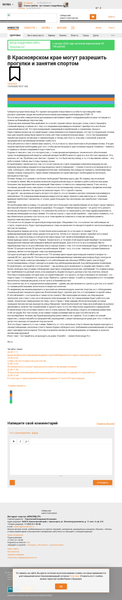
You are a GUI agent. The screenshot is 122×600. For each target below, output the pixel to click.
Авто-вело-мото (35, 35)
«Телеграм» (31, 545)
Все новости (13, 551)
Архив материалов (15, 535)
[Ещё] (113, 35)
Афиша (51, 35)
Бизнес (63, 35)
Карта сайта (13, 549)
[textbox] (61, 459)
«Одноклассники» (56, 545)
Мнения (62, 27)
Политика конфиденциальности (22, 557)
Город (86, 35)
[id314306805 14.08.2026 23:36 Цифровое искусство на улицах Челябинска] (114, 3)
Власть (74, 35)
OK (61, 586)
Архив (98, 27)
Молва (46, 27)
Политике (74, 576)
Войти (35, 433)
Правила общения (106, 423)
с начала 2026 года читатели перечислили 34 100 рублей (57, 45)
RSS (28, 542)
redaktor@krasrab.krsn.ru (23, 527)
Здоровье (15, 35)
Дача (95, 35)
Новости (29, 27)
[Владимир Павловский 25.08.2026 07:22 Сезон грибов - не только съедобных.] (72, 3)
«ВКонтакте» (42, 545)
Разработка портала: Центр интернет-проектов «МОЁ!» (29, 595)
